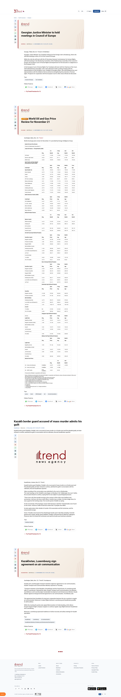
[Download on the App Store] (92, 688)
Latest (39, 665)
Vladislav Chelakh (29, 522)
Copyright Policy (95, 669)
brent (32, 394)
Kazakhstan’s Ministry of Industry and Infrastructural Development (39, 622)
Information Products (78, 667)
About (57, 665)
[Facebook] (19, 688)
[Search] (78, 11)
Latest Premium (41, 667)
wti (44, 394)
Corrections (58, 674)
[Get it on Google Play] (101, 688)
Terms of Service (95, 665)
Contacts (58, 669)
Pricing (75, 665)
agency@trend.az (18, 679)
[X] (22, 688)
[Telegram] (28, 688)
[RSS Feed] (34, 688)
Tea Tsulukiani (39, 79)
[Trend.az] (19, 11)
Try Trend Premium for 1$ (33, 91)
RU (105, 694)
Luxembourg (36, 619)
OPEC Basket (38, 394)
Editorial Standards (60, 672)
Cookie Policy (94, 672)
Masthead (58, 667)
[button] (15, 20)
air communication (45, 619)
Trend (40, 138)
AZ (102, 694)
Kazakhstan (27, 619)
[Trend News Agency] (18, 664)
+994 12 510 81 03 (18, 677)
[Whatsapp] (16, 688)
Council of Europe (29, 79)
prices (26, 394)
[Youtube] (25, 688)
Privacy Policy (95, 667)
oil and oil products (52, 394)
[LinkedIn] (31, 688)
